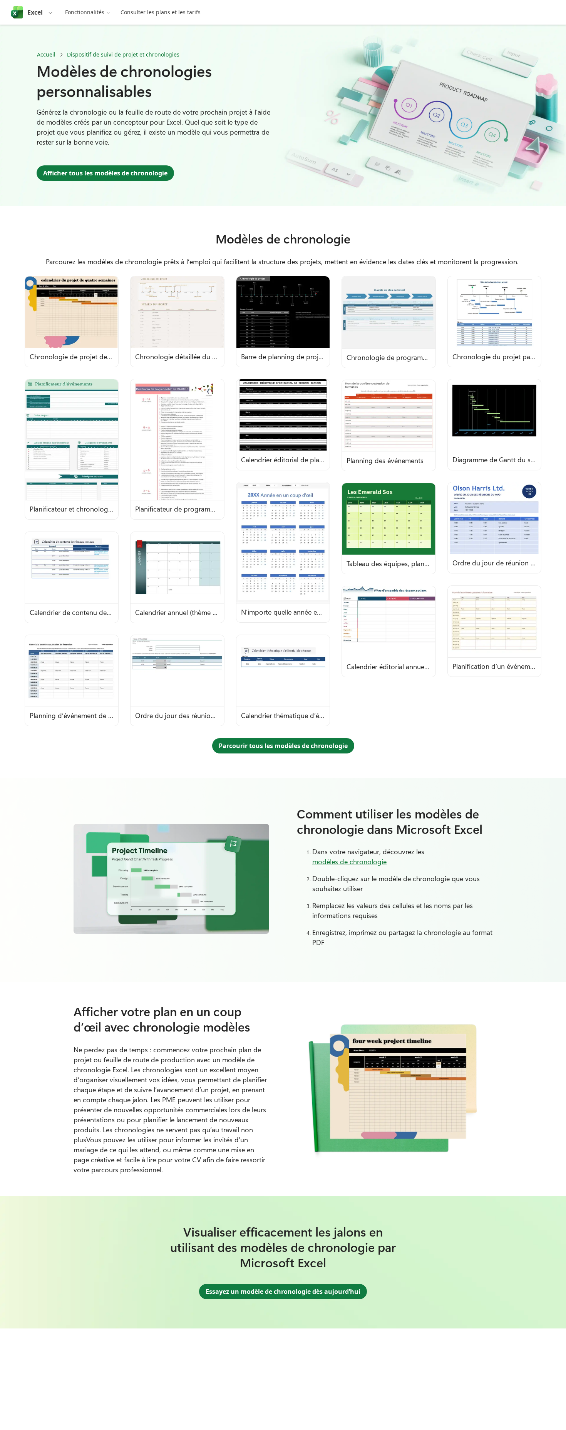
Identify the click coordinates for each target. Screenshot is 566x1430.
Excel (35, 12)
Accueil (46, 54)
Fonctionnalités (84, 12)
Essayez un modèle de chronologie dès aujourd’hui (283, 1291)
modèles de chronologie (349, 861)
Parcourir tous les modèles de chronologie (283, 746)
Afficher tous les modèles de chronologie (105, 173)
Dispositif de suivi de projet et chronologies (123, 54)
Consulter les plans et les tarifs (161, 12)
